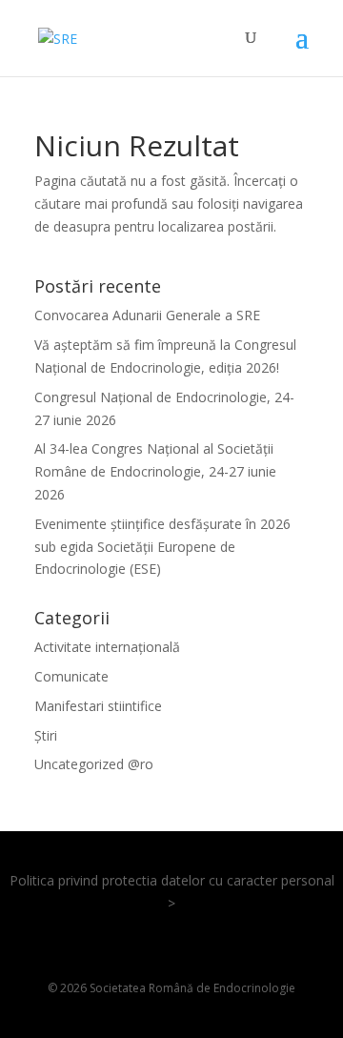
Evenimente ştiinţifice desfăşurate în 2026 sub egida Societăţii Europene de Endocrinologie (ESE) (162, 547)
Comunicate (71, 676)
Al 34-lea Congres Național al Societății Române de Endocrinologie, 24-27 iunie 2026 (155, 471)
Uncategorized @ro (93, 764)
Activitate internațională (107, 647)
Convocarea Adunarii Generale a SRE (147, 315)
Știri (45, 735)
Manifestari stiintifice (98, 706)
